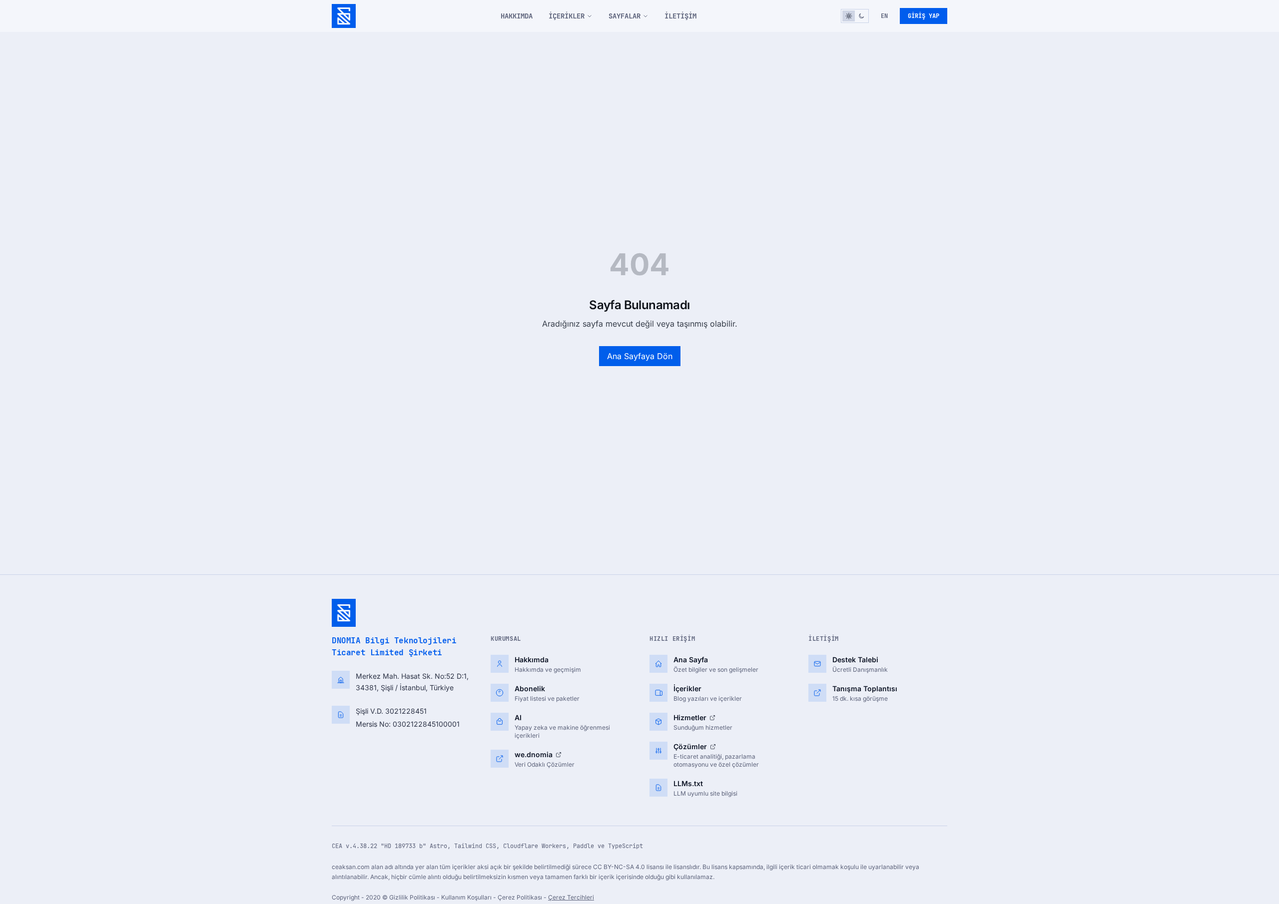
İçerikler (567, 15)
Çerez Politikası (521, 897)
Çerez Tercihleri (571, 897)
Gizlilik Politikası (413, 897)
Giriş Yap (923, 16)
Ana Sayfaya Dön (639, 356)
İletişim (680, 15)
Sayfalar (624, 15)
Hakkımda (517, 15)
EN (884, 16)
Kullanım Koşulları (467, 897)
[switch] (855, 16)
